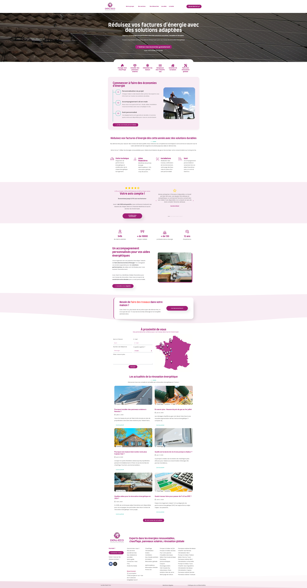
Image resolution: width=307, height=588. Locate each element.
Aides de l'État (120, 491)
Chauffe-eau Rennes (184, 551)
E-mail (135, 339)
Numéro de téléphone (120, 347)
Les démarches (132, 553)
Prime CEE (148, 570)
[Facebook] (111, 564)
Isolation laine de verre (167, 572)
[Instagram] (115, 564)
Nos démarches (154, 6)
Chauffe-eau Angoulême (186, 566)
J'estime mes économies (132, 216)
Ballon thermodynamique (168, 557)
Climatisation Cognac (185, 570)
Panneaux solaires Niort (185, 559)
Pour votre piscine (165, 553)
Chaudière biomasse (166, 555)
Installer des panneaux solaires (135, 69)
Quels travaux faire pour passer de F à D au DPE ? (173, 496)
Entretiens (148, 559)
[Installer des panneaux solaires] (134, 65)
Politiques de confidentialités (197, 585)
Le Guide (171, 6)
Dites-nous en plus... (119, 354)
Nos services (142, 6)
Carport (162, 564)
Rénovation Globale (151, 567)
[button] (156, 200)
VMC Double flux (165, 568)
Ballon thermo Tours (184, 557)
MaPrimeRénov (150, 565)
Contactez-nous (132, 561)
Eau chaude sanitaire (151, 557)
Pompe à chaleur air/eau (167, 551)
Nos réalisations (132, 555)
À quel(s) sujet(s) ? (139, 347)
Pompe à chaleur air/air (167, 548)
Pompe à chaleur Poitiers (186, 555)
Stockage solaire (165, 566)
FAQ (128, 564)
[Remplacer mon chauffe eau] (160, 65)
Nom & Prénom (118, 339)
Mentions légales (168, 585)
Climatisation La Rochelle (186, 561)
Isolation (167, 404)
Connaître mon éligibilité (123, 286)
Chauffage (160, 404)
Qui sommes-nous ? (133, 548)
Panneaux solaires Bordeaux (187, 548)
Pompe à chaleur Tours (185, 564)
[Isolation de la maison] (172, 65)
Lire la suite (119, 425)
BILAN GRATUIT (193, 6)
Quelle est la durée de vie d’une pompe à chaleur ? (173, 452)
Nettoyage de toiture (166, 574)
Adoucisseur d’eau (165, 570)
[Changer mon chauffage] (122, 65)
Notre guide (130, 559)
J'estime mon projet (177, 308)
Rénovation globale (151, 561)
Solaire (118, 404)
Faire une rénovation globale (185, 69)
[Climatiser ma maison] (147, 65)
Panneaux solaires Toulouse (186, 574)
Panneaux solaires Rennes (186, 572)
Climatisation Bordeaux (185, 568)
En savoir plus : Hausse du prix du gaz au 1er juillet (173, 409)
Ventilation (148, 555)
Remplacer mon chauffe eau (160, 69)
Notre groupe (130, 6)
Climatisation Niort (184, 553)
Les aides (164, 6)
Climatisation (149, 551)
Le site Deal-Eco (106, 585)
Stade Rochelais (132, 566)
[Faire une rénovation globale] (185, 65)
